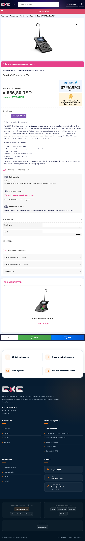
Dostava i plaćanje (52, 442)
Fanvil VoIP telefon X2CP (42, 318)
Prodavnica (14, 16)
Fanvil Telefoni (30, 16)
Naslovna (4, 16)
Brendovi (7, 433)
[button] (77, 25)
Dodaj (36, 337)
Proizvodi (7, 429)
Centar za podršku (52, 429)
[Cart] (81, 4)
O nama (6, 476)
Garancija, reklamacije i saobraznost (57, 433)
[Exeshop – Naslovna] (12, 389)
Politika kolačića (9, 472)
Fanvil (22, 16)
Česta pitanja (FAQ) (52, 451)
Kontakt (6, 481)
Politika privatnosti (10, 467)
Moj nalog (7, 442)
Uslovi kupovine (51, 446)
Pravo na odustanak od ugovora (56, 437)
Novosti (6, 437)
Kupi (69, 337)
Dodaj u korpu (19, 116)
